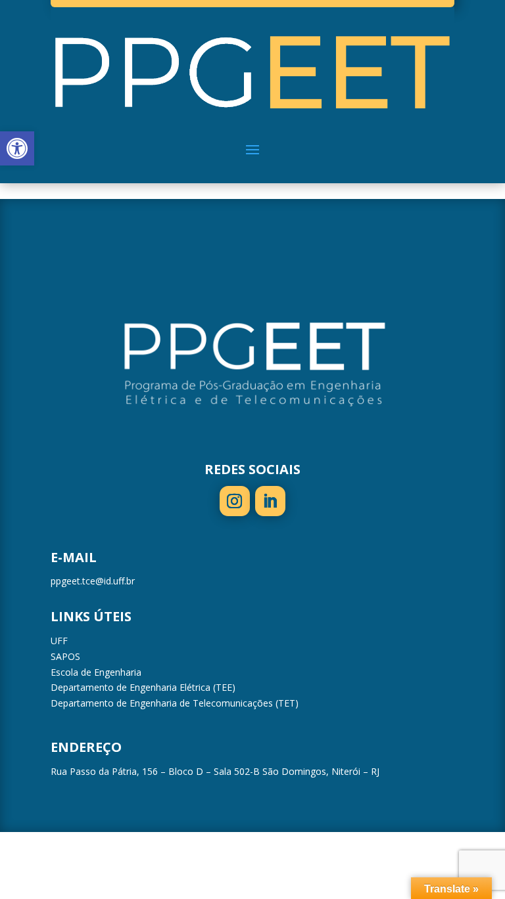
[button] (17, 148)
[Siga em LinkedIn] (270, 501)
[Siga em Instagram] (235, 501)
